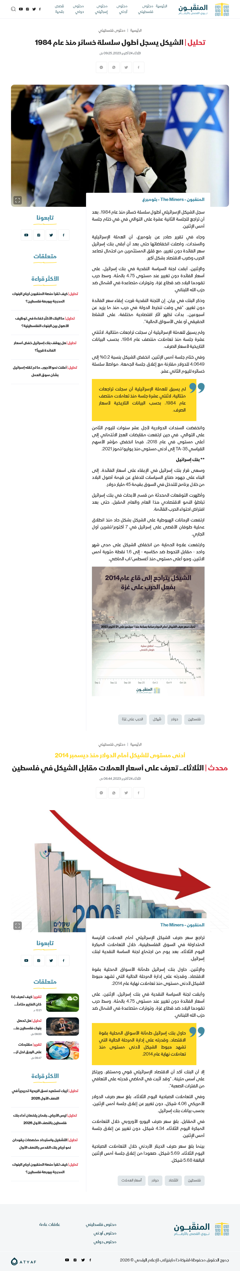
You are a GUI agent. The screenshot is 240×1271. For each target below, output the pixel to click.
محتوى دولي (78, 9)
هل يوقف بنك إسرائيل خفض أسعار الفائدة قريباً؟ (45, 347)
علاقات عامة (49, 1225)
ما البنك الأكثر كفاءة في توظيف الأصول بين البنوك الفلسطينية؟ (45, 322)
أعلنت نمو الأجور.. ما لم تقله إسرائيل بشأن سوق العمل (45, 371)
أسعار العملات (131, 1181)
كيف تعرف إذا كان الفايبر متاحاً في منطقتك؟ (26, 1004)
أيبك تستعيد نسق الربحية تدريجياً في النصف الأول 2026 (45, 1095)
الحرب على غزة (132, 719)
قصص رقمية (59, 9)
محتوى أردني (122, 9)
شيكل (157, 719)
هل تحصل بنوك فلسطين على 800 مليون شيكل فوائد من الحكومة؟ (26, 1032)
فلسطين (194, 719)
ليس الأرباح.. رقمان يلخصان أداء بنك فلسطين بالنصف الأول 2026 (45, 1119)
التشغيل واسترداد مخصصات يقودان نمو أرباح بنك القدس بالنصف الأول (45, 1144)
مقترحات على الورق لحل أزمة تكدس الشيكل (26, 1052)
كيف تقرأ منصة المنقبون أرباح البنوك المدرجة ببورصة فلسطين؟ (45, 298)
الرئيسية (161, 6)
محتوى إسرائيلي (101, 9)
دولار (174, 719)
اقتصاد (173, 1181)
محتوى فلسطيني (145, 9)
